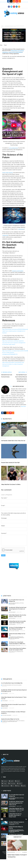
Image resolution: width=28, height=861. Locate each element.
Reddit (14, 1)
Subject (3, 525)
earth (24, 785)
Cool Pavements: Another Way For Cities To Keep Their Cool (13, 440)
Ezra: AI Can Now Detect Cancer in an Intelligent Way (16, 600)
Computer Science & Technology (17, 637)
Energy (4, 783)
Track (5, 45)
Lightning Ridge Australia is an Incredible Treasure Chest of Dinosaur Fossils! (17, 621)
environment (6, 785)
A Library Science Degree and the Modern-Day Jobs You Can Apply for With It (17, 649)
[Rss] (19, 6)
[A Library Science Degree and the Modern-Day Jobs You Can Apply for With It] (4, 650)
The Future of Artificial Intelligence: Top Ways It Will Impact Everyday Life (17, 628)
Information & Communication (11, 38)
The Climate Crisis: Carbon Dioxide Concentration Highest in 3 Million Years (17, 642)
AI (12, 785)
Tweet (11, 1)
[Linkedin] (17, 6)
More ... (2, 772)
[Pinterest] (14, 6)
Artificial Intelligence (16, 685)
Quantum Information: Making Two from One (17, 634)
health (11, 781)
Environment (13, 612)
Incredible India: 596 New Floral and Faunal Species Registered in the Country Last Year (17, 609)
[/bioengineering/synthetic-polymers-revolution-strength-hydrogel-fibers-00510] (17, 845)
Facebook (8, 1)
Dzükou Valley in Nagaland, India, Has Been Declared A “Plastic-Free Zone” (17, 615)
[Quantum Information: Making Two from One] (4, 635)
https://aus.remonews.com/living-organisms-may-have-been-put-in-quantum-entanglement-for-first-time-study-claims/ (14, 342)
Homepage (4, 518)
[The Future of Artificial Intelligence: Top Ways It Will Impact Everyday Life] (4, 629)
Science (5, 781)
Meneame (19, 1)
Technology (12, 783)
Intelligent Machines (14, 630)
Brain (18, 785)
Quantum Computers (14, 638)
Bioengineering (11, 852)
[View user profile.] (5, 389)
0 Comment (24, 852)
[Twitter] (11, 6)
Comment (4, 533)
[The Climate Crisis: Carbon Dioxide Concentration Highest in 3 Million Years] (4, 643)
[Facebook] (9, 6)
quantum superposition (17, 270)
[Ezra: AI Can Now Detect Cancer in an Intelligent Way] (4, 601)
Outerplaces (21, 229)
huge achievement (13, 148)
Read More (23, 406)
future (18, 781)
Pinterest (17, 1)
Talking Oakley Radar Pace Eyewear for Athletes (10, 484)
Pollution (18, 645)
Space (20, 783)
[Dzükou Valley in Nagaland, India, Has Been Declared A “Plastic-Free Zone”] (4, 616)
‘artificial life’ (5, 235)
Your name (4, 498)
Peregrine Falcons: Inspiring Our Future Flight (10, 462)
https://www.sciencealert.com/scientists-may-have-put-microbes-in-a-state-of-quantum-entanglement (13, 364)
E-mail (3, 505)
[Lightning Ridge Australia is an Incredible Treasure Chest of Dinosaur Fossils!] (4, 622)
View (1, 45)
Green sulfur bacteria (7, 172)
